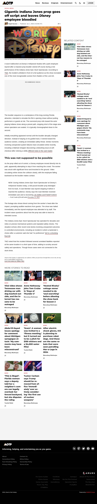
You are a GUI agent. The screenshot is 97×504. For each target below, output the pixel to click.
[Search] (76, 3)
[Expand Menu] (84, 3)
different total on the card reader (40, 151)
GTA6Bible (44, 487)
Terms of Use (24, 464)
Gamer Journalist (42, 482)
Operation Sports (71, 482)
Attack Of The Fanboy (87, 477)
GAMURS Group (90, 492)
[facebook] (88, 448)
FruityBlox (73, 485)
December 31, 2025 (34, 197)
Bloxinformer (90, 485)
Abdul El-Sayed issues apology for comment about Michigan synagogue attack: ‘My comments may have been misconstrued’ (13, 339)
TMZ (6, 73)
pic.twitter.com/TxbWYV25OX (45, 195)
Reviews (45, 3)
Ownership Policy (26, 462)
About (4, 456)
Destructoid (90, 479)
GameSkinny (55, 482)
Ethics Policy (24, 459)
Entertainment (66, 3)
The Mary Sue (90, 482)
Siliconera (56, 479)
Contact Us (23, 456)
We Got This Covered (69, 479)
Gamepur (73, 477)
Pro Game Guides (42, 477)
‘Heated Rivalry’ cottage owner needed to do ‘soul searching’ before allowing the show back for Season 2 (51, 294)
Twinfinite (56, 477)
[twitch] (79, 448)
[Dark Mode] (80, 3)
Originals (54, 3)
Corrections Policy (8, 459)
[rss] (74, 448)
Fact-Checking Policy (9, 462)
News (37, 3)
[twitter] (83, 448)
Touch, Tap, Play (42, 485)
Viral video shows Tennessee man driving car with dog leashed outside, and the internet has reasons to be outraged (84, 53)
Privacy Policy (7, 464)
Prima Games (43, 479)
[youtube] (93, 448)
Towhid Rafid (28, 350)
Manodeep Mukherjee (11, 307)
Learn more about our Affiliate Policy (14, 261)
